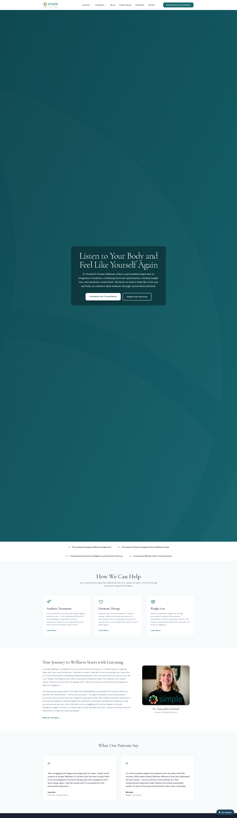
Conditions (99, 5)
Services (86, 5)
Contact (151, 5)
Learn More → (52, 630)
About (112, 5)
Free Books (139, 5)
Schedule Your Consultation (178, 5)
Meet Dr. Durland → (51, 717)
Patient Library (125, 5)
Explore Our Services (137, 296)
